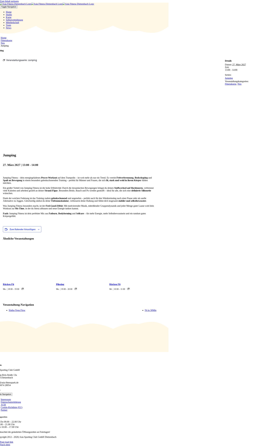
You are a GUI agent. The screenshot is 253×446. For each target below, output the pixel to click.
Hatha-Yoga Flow (17, 310)
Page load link (6, 442)
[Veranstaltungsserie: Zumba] (76, 289)
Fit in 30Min (150, 310)
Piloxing (60, 284)
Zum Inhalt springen (9, 1)
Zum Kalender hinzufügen (23, 229)
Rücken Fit (8, 284)
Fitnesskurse (230, 84)
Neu (239, 84)
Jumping (229, 78)
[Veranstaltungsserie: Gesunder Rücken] (23, 289)
